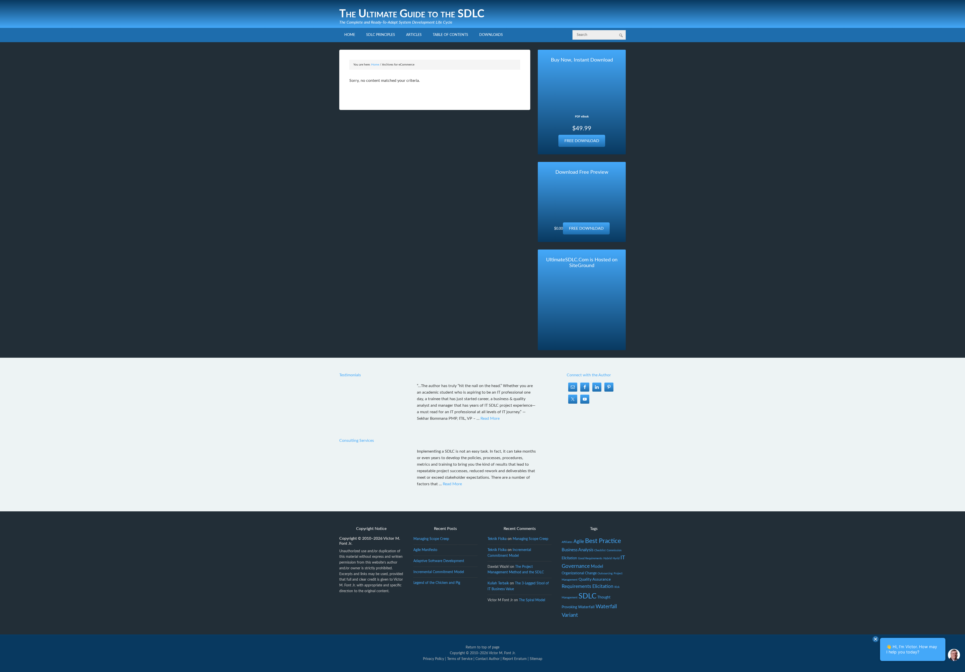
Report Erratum (515, 659)
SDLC (587, 596)
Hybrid (607, 558)
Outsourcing (605, 573)
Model (597, 566)
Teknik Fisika (497, 539)
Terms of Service (459, 659)
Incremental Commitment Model (438, 572)
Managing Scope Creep (431, 539)
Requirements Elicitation (587, 586)
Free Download (581, 141)
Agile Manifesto (425, 550)
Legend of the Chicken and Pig (436, 583)
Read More (490, 418)
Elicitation (569, 558)
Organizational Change (579, 573)
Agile (578, 541)
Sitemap (536, 659)
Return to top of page (482, 647)
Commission (614, 550)
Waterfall (586, 607)
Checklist (600, 550)
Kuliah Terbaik (498, 583)
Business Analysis (577, 550)
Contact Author (487, 659)
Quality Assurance (594, 579)
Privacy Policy (433, 659)
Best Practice (603, 541)
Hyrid (616, 558)
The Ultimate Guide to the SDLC (411, 14)
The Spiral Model (532, 600)
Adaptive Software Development (438, 561)
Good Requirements (590, 558)
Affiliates (567, 542)
